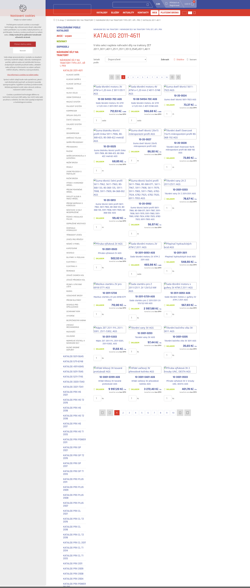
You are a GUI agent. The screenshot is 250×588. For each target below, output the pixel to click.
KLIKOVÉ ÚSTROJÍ (73, 84)
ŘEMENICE (70, 271)
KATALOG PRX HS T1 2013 (73, 433)
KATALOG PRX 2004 (73, 578)
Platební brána (170, 12)
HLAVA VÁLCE (72, 93)
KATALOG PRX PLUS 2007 (73, 504)
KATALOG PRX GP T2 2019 (73, 457)
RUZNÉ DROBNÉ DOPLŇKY (72, 348)
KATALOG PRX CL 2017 (74, 542)
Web (154, 12)
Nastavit (23, 51)
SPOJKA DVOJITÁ (73, 115)
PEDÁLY (69, 167)
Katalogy (102, 12)
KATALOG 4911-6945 (73, 366)
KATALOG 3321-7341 (73, 386)
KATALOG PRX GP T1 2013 (73, 473)
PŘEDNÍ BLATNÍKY (73, 300)
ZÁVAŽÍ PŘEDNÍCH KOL (75, 280)
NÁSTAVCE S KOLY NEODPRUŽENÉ (74, 211)
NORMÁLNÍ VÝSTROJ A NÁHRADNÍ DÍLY (75, 342)
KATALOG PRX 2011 (72, 563)
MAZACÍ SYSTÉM (73, 102)
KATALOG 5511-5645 (73, 356)
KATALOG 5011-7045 (73, 371)
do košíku (113, 120)
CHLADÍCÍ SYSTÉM (74, 124)
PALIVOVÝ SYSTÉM (74, 106)
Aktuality (128, 12)
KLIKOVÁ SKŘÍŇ (72, 75)
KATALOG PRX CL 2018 (72, 528)
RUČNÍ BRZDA (72, 178)
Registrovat (174, 5)
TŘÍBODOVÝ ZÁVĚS (74, 235)
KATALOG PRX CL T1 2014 (73, 549)
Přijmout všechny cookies (22, 44)
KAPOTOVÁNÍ (71, 248)
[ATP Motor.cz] (72, 9)
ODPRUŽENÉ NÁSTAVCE (76, 223)
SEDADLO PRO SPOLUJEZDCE (72, 306)
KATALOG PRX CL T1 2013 (73, 557)
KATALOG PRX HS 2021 (72, 393)
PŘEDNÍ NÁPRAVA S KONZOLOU (74, 204)
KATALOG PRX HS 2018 (72, 409)
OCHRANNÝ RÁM (73, 311)
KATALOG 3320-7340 (73, 381)
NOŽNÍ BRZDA (72, 162)
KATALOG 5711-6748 (73, 361)
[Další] (172, 77)
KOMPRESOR (71, 111)
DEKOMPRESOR (72, 133)
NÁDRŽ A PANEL (73, 244)
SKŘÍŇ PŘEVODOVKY (74, 142)
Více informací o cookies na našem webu (22, 74)
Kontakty (143, 12)
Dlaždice (180, 59)
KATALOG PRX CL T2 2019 (73, 520)
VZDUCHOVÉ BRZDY (74, 296)
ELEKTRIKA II (71, 266)
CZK (158, 3)
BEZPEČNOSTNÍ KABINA (76, 320)
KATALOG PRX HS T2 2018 (73, 417)
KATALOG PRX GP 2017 (72, 465)
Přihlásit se (174, 2)
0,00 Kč (189, 3)
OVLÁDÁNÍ (70, 336)
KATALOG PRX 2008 (73, 573)
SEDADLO (70, 253)
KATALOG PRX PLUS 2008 (73, 496)
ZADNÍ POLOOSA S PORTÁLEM (74, 172)
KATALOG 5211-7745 (73, 376)
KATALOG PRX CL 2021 (72, 512)
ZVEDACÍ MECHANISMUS (72, 326)
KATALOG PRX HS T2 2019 (73, 401)
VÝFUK (69, 129)
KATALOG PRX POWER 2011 (74, 441)
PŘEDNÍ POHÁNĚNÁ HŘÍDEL (74, 191)
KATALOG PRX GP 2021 (72, 449)
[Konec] (178, 77)
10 (167, 77)
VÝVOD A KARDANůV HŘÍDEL (74, 184)
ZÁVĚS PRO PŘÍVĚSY (74, 239)
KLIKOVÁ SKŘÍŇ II (73, 79)
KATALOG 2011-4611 (73, 70)
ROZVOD (69, 88)
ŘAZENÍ (69, 151)
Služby (115, 12)
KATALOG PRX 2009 (73, 568)
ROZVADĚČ (70, 332)
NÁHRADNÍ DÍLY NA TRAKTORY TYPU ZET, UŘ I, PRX (72, 63)
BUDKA (69, 291)
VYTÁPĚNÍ (70, 316)
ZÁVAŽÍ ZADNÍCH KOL (75, 275)
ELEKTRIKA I (71, 262)
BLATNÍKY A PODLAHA (75, 257)
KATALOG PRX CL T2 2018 (73, 536)
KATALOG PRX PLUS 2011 (73, 480)
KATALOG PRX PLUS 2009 (73, 488)
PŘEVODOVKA (72, 147)
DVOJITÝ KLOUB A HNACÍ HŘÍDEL (73, 197)
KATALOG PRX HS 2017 (72, 425)
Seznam (193, 59)
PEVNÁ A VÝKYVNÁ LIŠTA (74, 285)
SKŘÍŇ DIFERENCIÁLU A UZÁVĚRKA (76, 157)
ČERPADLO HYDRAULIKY (71, 229)
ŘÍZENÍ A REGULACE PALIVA (74, 218)
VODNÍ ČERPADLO (73, 97)
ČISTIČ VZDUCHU (73, 120)
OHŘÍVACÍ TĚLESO (73, 138)
